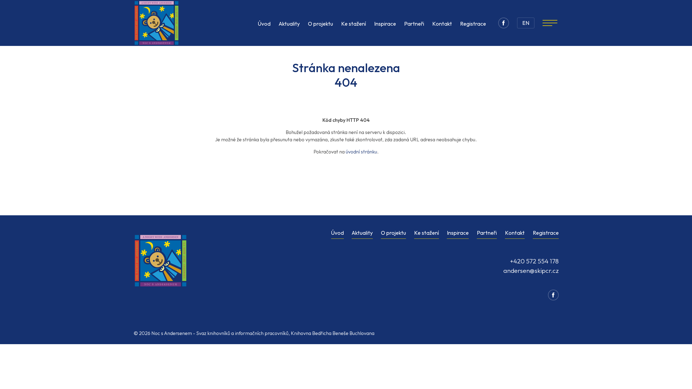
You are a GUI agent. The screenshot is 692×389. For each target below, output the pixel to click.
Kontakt (442, 23)
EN (525, 22)
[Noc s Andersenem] (156, 23)
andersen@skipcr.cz (531, 270)
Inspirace (385, 23)
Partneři (414, 23)
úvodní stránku (361, 152)
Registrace (473, 23)
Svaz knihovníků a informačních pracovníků (242, 333)
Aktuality (289, 23)
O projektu (320, 23)
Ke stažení (353, 23)
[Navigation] (550, 23)
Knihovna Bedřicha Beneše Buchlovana (332, 333)
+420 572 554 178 (534, 261)
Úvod (264, 23)
